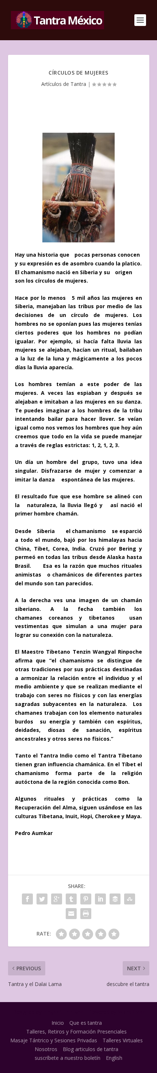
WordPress (131, 1012)
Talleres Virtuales (123, 1040)
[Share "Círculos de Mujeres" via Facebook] (27, 899)
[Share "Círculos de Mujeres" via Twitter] (42, 899)
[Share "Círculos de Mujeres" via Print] (85, 913)
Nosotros (46, 1049)
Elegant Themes (63, 1012)
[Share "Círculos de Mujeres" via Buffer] (115, 899)
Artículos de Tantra (63, 83)
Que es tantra (85, 1022)
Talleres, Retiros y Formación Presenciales (76, 1031)
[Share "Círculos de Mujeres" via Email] (71, 913)
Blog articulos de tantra (90, 1049)
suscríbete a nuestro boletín (67, 1057)
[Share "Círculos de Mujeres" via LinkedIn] (100, 899)
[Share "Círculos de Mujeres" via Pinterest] (85, 899)
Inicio (57, 1022)
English (114, 1057)
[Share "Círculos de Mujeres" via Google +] (56, 899)
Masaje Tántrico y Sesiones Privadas (53, 1040)
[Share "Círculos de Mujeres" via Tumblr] (71, 899)
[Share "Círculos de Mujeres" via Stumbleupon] (129, 899)
